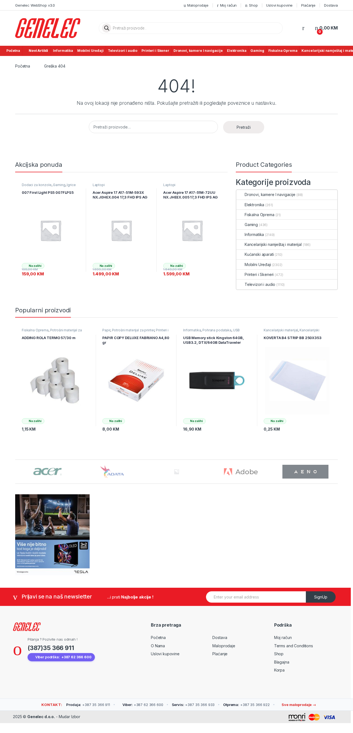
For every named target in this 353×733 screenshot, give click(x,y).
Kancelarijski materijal (281, 330)
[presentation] (336, 472)
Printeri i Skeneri (259, 274)
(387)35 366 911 (51, 647)
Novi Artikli (38, 51)
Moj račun (228, 5)
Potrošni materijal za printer (133, 330)
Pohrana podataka (216, 330)
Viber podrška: (63, 657)
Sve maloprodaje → (298, 704)
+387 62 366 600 (142, 704)
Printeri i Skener (155, 51)
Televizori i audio (122, 51)
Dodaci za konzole (37, 185)
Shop (253, 5)
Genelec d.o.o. (41, 716)
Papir (106, 330)
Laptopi (99, 185)
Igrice (71, 185)
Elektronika (236, 51)
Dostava (331, 5)
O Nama (158, 645)
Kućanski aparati (259, 254)
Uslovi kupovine (279, 5)
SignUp (320, 597)
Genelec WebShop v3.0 (35, 5)
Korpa (279, 670)
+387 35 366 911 (88, 704)
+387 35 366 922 (246, 704)
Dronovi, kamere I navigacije (198, 51)
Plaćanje (308, 5)
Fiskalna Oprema (283, 51)
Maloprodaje (197, 5)
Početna (13, 51)
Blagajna (281, 662)
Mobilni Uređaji (90, 51)
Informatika (63, 51)
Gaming (257, 51)
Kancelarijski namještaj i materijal (273, 244)
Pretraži (244, 127)
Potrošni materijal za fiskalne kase (52, 332)
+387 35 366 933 (193, 704)
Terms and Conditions (293, 645)
